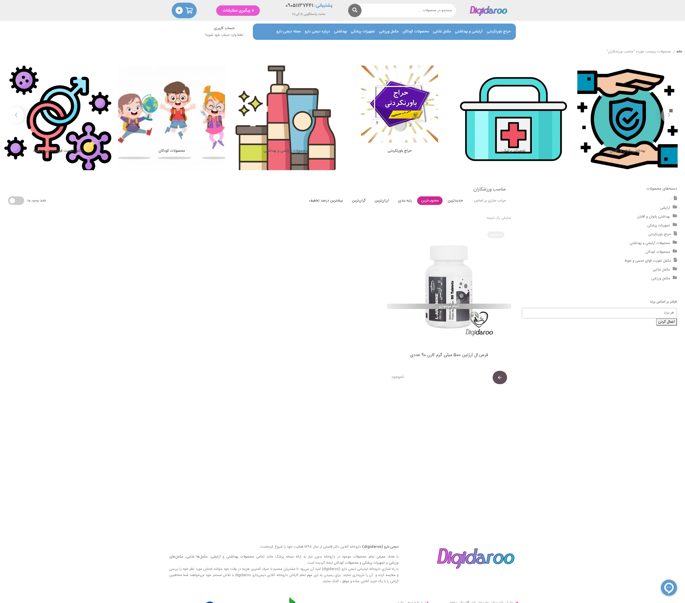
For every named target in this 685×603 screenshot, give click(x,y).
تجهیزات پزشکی (363, 32)
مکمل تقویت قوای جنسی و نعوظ (648, 261)
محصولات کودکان (415, 32)
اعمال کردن (666, 322)
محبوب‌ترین (430, 200)
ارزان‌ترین (382, 200)
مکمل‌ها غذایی (197, 557)
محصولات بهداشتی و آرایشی (232, 557)
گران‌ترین (359, 200)
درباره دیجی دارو (317, 32)
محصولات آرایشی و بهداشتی (650, 243)
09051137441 (299, 6)
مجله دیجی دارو (288, 32)
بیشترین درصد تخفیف (326, 200)
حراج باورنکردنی (499, 32)
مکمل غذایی (442, 32)
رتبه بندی (405, 200)
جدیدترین (455, 200)
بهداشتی (340, 32)
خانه (679, 52)
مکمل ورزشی (388, 32)
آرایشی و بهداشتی (469, 32)
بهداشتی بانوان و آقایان (653, 217)
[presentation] (669, 115)
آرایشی (665, 208)
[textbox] (596, 313)
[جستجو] (354, 10)
